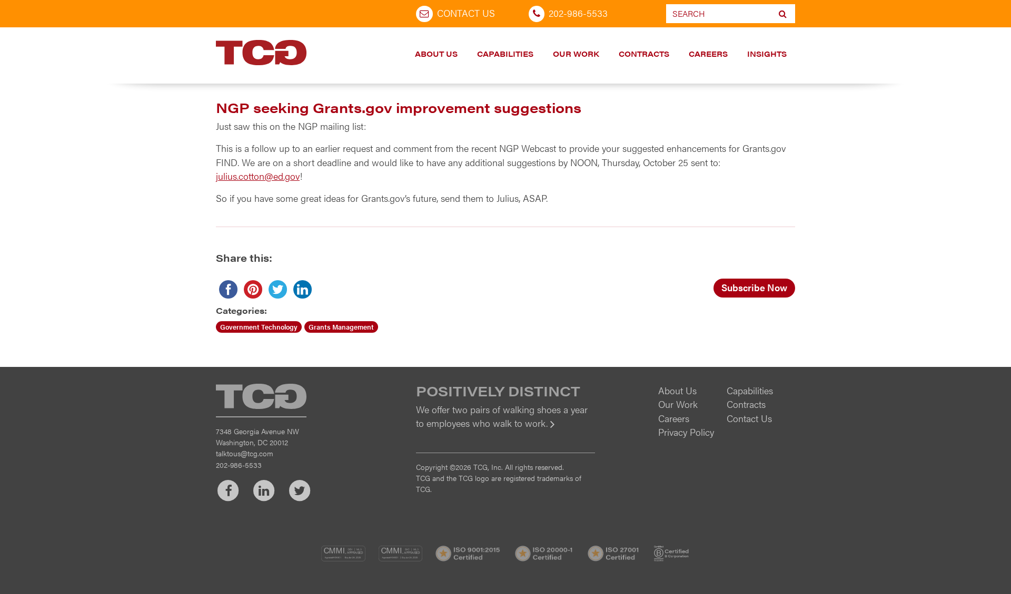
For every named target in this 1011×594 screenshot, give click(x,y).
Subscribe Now (754, 287)
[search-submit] (782, 13)
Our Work (576, 53)
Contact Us (466, 12)
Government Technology (259, 327)
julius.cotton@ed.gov (258, 175)
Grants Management (341, 327)
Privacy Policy (686, 431)
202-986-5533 (578, 12)
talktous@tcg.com (244, 453)
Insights (767, 53)
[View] (505, 430)
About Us (436, 53)
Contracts (644, 53)
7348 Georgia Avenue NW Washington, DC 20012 (257, 436)
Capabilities (505, 53)
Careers (708, 53)
